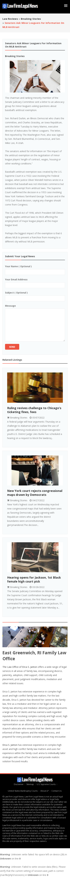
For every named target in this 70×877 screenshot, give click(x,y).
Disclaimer (19, 784)
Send (12, 346)
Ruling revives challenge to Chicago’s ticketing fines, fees (34, 410)
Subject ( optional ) (16, 292)
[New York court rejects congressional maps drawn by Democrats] (35, 470)
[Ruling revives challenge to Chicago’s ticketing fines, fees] (35, 387)
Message (10, 305)
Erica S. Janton (9, 744)
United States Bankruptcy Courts (23, 790)
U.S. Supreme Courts (46, 784)
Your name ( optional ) (18, 266)
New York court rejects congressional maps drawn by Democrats (34, 493)
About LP (44, 790)
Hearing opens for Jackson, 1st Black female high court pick (34, 579)
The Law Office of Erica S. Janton (19, 666)
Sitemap (30, 784)
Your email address (16, 279)
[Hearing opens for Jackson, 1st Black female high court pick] (35, 557)
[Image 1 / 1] (35, 76)
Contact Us (56, 790)
